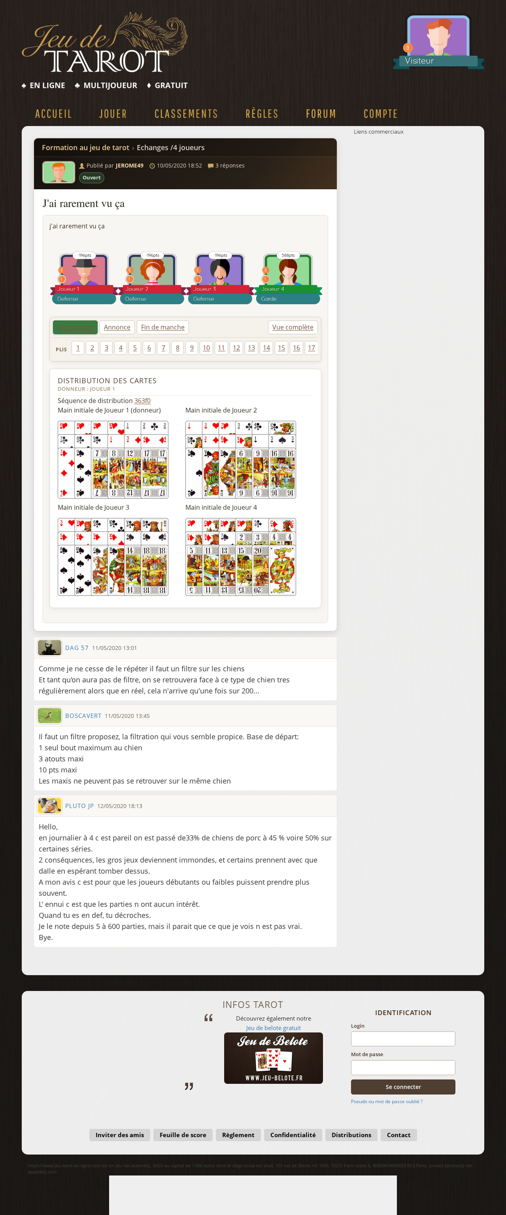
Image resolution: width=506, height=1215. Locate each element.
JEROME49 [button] (129, 165)
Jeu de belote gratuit (257, 1028)
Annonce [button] (117, 327)
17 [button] (311, 347)
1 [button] (78, 347)
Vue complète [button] (292, 327)
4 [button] (121, 347)
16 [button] (296, 347)
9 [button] (192, 347)
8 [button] (177, 347)
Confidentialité (293, 1135)
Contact (399, 1135)
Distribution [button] (75, 327)
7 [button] (163, 347)
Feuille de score (183, 1135)
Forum (321, 113)
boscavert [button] (83, 716)
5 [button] (135, 347)
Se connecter (403, 1087)
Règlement (238, 1135)
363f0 (142, 400)
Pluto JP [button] (79, 806)
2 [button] (92, 347)
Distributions (351, 1135)
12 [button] (236, 347)
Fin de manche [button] (163, 327)
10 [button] (206, 347)
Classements (187, 113)
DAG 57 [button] (77, 648)
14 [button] (266, 347)
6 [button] (149, 347)
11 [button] (221, 347)
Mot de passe (367, 1054)
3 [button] (106, 347)
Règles (262, 113)
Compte (381, 113)
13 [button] (251, 347)
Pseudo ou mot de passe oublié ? (387, 1101)
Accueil (53, 113)
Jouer (113, 113)
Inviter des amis (120, 1135)
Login (357, 1025)
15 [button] (281, 347)
